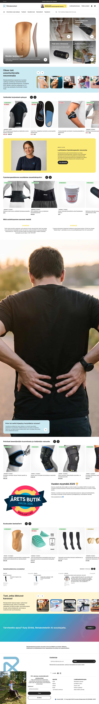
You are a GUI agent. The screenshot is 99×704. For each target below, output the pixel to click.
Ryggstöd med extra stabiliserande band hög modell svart (36, 584)
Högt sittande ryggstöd (40, 575)
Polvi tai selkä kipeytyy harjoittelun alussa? (22, 423)
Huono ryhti (77, 685)
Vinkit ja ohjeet (85, 6)
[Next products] (42, 72)
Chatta (90, 628)
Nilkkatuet (53, 683)
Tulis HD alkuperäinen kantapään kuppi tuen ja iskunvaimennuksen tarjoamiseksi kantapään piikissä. (43, 559)
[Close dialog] (51, 673)
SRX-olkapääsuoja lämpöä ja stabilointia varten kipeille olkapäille (16, 131)
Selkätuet (52, 687)
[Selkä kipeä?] (84, 52)
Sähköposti (30, 686)
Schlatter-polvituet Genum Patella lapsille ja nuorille (15, 476)
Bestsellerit (39, 12)
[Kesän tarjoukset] (26, 41)
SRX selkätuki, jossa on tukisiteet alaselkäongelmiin (39, 211)
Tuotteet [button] (23, 12)
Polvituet (52, 681)
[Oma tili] (92, 6)
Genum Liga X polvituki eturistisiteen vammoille (43, 475)
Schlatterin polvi (78, 683)
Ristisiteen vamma (78, 681)
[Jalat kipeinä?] (61, 29)
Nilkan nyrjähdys (78, 687)
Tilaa (75, 661)
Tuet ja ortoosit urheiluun (56, 689)
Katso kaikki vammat (79, 689)
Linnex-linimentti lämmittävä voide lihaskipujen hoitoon (70, 211)
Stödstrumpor (7, 575)
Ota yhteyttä (63, 162)
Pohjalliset (53, 685)
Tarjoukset (47, 12)
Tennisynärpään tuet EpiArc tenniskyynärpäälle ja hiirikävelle (71, 131)
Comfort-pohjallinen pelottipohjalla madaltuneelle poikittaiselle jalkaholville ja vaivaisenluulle (16, 558)
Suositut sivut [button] (31, 12)
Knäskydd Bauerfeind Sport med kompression (66, 583)
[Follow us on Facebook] (58, 673)
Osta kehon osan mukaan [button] (13, 12)
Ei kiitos (39, 697)
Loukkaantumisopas (74, 6)
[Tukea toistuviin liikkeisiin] (84, 29)
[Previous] (38, 72)
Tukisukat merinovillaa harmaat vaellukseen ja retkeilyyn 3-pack (70, 558)
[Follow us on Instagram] (60, 673)
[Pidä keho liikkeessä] (61, 52)
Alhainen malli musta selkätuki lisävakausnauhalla (16, 211)
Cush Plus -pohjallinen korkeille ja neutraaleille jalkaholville (43, 131)
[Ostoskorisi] (95, 6)
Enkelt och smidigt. (69, 575)
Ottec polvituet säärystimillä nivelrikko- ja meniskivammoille (69, 476)
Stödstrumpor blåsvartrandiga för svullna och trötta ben (5, 583)
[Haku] (56, 12)
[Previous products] (31, 97)
